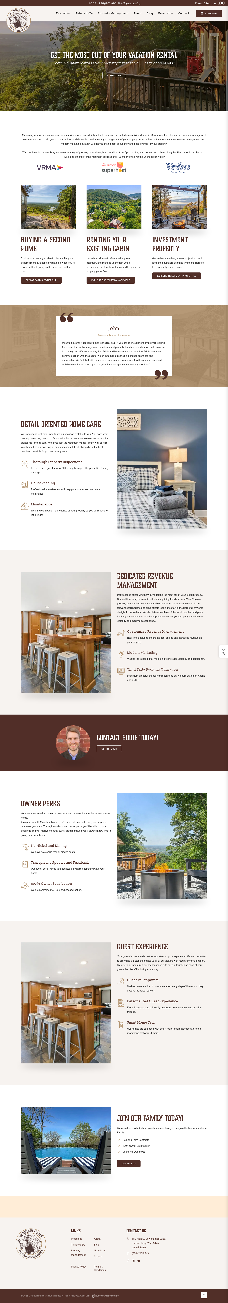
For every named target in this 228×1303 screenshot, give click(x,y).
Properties (76, 1238)
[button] (204, 1295)
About (138, 13)
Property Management (113, 13)
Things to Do (84, 13)
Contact (183, 13)
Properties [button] (63, 13)
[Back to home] (18, 20)
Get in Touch (109, 749)
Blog (150, 13)
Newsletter (165, 13)
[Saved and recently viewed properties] (223, 651)
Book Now (211, 13)
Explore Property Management (110, 280)
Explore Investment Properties (176, 276)
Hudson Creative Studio (107, 1296)
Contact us (114, 75)
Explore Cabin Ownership (41, 280)
